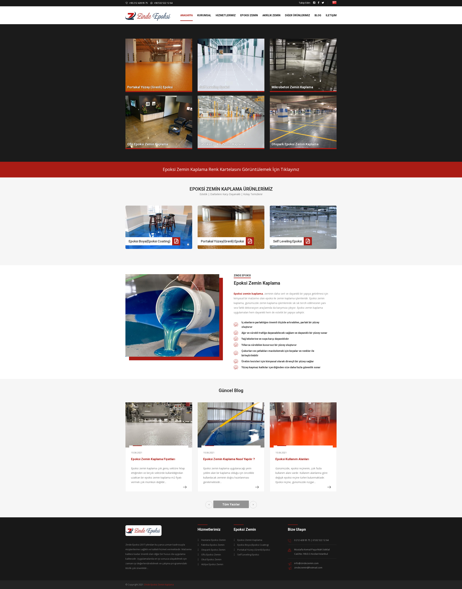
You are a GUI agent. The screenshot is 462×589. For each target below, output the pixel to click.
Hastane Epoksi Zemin (213, 540)
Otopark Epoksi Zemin (213, 549)
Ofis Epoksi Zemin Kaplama (147, 144)
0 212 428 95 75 (302, 540)
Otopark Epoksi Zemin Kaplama (295, 144)
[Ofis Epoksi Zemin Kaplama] (158, 122)
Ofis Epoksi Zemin (211, 554)
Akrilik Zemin (271, 15)
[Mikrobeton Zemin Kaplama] (303, 65)
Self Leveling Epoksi (214, 87)
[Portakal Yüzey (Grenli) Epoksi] (158, 65)
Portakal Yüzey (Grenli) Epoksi (150, 87)
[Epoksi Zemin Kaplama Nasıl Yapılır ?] (158, 424)
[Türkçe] (334, 2)
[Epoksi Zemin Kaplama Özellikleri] (303, 424)
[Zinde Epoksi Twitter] (323, 3)
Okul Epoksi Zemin (211, 559)
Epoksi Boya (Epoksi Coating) (253, 544)
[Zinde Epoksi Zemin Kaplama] (143, 530)
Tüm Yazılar (231, 504)
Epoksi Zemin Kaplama (249, 540)
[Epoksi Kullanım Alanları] (231, 424)
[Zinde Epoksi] (148, 12)
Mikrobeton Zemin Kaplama (292, 87)
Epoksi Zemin (249, 15)
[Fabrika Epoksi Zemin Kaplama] (231, 122)
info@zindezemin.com (306, 563)
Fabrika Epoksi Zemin (213, 544)
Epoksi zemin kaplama (248, 293)
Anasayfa (186, 15)
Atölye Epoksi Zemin (212, 564)
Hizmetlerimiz (226, 15)
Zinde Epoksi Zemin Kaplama (159, 584)
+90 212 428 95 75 (138, 3)
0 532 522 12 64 (321, 540)
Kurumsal (204, 15)
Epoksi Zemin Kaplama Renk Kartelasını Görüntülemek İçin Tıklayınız (231, 169)
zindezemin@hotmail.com (308, 567)
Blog (318, 15)
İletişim (331, 15)
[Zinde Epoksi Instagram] (314, 3)
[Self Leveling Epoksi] (231, 65)
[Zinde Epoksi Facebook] (318, 3)
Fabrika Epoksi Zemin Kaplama (222, 144)
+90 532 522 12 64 (163, 3)
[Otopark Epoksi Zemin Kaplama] (303, 122)
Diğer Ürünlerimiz (297, 15)
